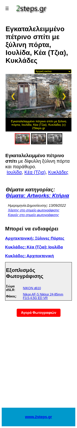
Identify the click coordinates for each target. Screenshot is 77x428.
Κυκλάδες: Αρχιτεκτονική (29, 256)
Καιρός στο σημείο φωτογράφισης (33, 215)
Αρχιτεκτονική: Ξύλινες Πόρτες (34, 238)
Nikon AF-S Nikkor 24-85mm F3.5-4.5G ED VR (43, 296)
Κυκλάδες (58, 172)
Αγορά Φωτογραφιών (38, 312)
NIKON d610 (32, 288)
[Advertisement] (38, 364)
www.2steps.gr (38, 417)
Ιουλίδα (14, 172)
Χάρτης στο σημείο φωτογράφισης (33, 210)
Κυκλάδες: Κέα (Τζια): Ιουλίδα (34, 247)
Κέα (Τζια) (35, 172)
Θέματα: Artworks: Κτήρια (37, 195)
